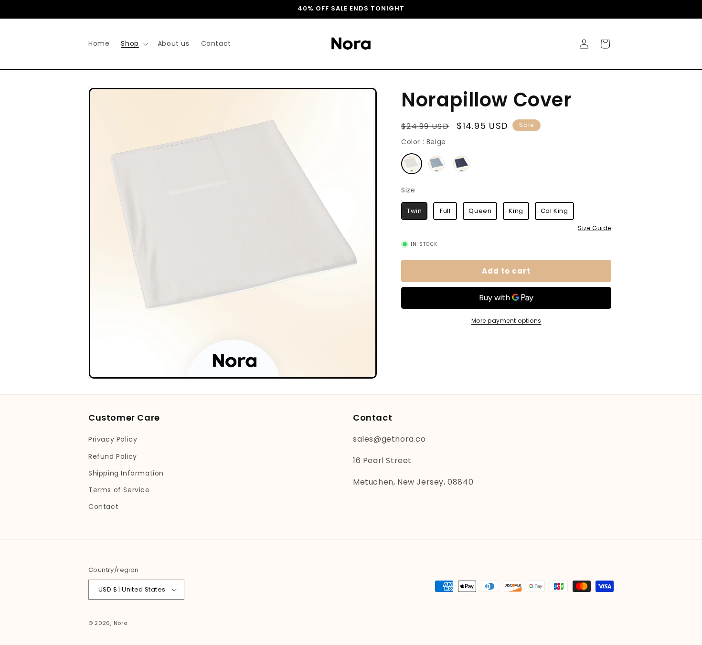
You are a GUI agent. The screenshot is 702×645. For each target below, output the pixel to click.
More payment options (506, 321)
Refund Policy (112, 456)
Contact (103, 506)
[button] (133, 43)
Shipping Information (126, 473)
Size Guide (594, 228)
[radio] (411, 164)
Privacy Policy (112, 439)
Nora (121, 623)
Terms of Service (119, 490)
